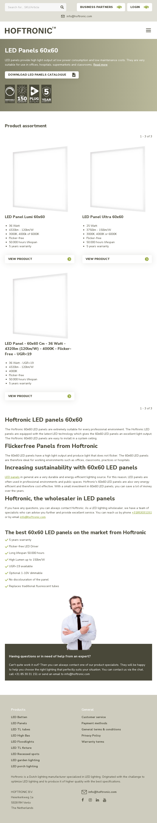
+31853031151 (142, 513)
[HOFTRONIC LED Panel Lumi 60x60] (39, 179)
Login (135, 7)
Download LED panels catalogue (37, 75)
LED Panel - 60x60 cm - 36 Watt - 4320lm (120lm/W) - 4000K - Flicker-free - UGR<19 (38, 348)
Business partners (96, 7)
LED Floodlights (22, 742)
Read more (100, 65)
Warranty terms (93, 742)
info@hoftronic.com (33, 517)
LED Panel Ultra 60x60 (102, 216)
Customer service (94, 717)
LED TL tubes (20, 729)
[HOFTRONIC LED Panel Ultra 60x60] (117, 179)
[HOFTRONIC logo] (30, 30)
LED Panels (19, 723)
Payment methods (94, 723)
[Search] (62, 7)
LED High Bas (20, 736)
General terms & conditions (101, 729)
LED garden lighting (25, 760)
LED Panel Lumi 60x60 (25, 216)
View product (20, 259)
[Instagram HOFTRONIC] (92, 799)
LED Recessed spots (25, 754)
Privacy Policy (91, 736)
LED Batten (19, 717)
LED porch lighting (24, 766)
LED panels (12, 477)
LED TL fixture (21, 748)
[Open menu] (148, 30)
